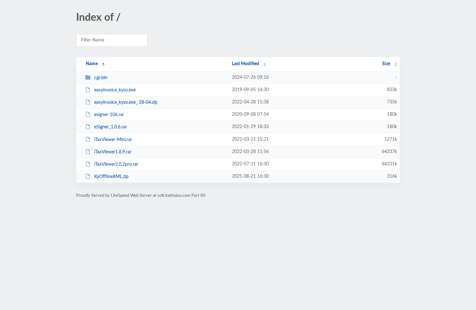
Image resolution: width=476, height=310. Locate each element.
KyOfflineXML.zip (111, 176)
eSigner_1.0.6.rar (110, 127)
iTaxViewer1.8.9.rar (112, 152)
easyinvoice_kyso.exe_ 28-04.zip (125, 102)
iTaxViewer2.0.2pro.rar (116, 164)
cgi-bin (101, 78)
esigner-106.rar (109, 115)
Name (92, 64)
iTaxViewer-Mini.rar (113, 139)
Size (386, 64)
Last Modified (245, 64)
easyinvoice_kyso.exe (115, 90)
